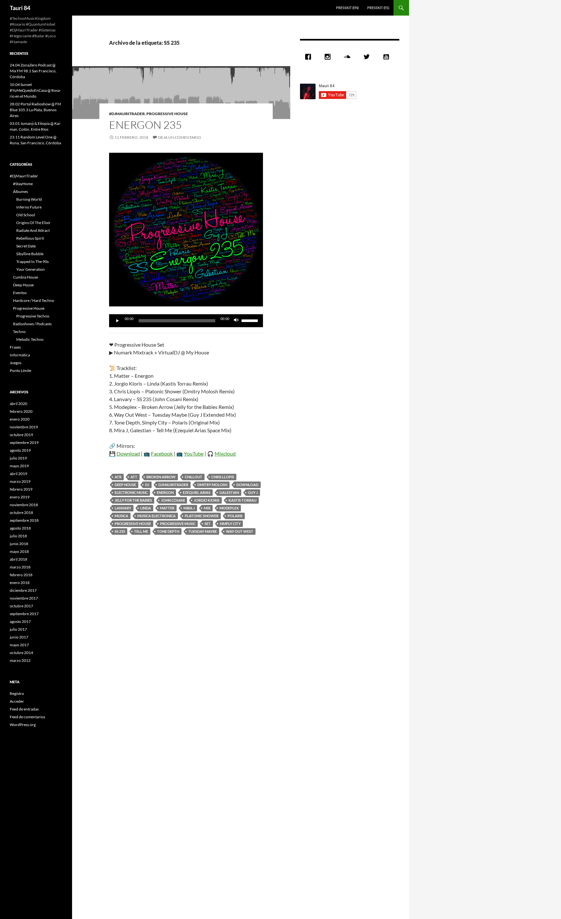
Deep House (23, 284)
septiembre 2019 (24, 442)
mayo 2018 (19, 551)
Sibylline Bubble (30, 253)
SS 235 (120, 531)
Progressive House (167, 113)
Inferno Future (29, 207)
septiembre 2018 (24, 520)
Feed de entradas (24, 709)
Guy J (253, 492)
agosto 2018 (20, 528)
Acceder (17, 701)
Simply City (230, 523)
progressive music (177, 523)
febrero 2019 (21, 489)
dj (147, 485)
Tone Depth (168, 531)
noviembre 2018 (24, 504)
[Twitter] (368, 57)
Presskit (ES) (378, 8)
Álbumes (20, 191)
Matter (167, 508)
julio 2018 (18, 535)
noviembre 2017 (24, 598)
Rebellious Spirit (30, 238)
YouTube (194, 453)
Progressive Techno (32, 316)
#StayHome (23, 183)
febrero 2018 (21, 574)
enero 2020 (20, 419)
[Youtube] (387, 57)
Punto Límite (20, 370)
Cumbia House (25, 277)
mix (207, 508)
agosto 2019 (20, 450)
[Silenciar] (236, 320)
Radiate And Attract (33, 230)
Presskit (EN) (347, 8)
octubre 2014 (21, 652)
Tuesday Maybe (202, 531)
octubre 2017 (21, 605)
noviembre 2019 (24, 426)
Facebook (162, 453)
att (134, 477)
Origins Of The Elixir (33, 222)
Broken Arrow (161, 477)
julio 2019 (18, 458)
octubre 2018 (21, 512)
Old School (25, 214)
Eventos (20, 292)
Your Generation (30, 269)
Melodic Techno (30, 339)
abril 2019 (18, 473)
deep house (125, 485)
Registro (17, 693)
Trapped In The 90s (32, 261)
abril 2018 (18, 559)
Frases (15, 347)
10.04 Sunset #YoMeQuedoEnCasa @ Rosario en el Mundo (35, 90)
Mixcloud (225, 453)
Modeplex (229, 508)
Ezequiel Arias (196, 492)
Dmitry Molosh (212, 485)
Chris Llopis (222, 477)
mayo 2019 (19, 465)
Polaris (235, 516)
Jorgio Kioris (206, 500)
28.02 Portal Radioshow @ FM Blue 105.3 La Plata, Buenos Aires (35, 109)
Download (128, 453)
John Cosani (173, 500)
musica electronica (156, 516)
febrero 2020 (21, 411)
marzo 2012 (20, 660)
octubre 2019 (21, 434)
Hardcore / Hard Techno (33, 300)
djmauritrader (173, 485)
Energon (165, 492)
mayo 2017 (19, 644)
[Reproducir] (117, 320)
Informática (20, 354)
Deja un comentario (179, 137)
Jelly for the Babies (133, 500)
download (247, 485)
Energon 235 (145, 124)
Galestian (229, 492)
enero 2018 (20, 582)
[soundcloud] (348, 57)
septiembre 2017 (24, 613)
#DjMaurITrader (127, 113)
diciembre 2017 (23, 590)
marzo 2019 (20, 481)
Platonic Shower (201, 516)
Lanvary (123, 508)
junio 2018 (19, 543)
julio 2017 (18, 629)
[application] (186, 320)
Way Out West (239, 531)
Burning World (29, 199)
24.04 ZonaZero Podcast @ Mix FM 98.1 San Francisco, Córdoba (33, 71)
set (208, 523)
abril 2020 (18, 403)
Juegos (15, 362)
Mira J (189, 508)
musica (121, 516)
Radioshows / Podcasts (32, 323)
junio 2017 (19, 637)
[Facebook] (309, 57)
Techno (19, 331)
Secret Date (26, 246)
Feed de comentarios (27, 716)
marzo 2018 (20, 567)
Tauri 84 (20, 7)
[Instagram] (329, 57)
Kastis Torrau (242, 500)
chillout (193, 477)
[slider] (251, 320)
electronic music (131, 492)
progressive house (133, 523)
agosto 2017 (20, 621)
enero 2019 (20, 497)
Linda (145, 508)
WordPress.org (23, 724)
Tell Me (141, 531)
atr (118, 477)
